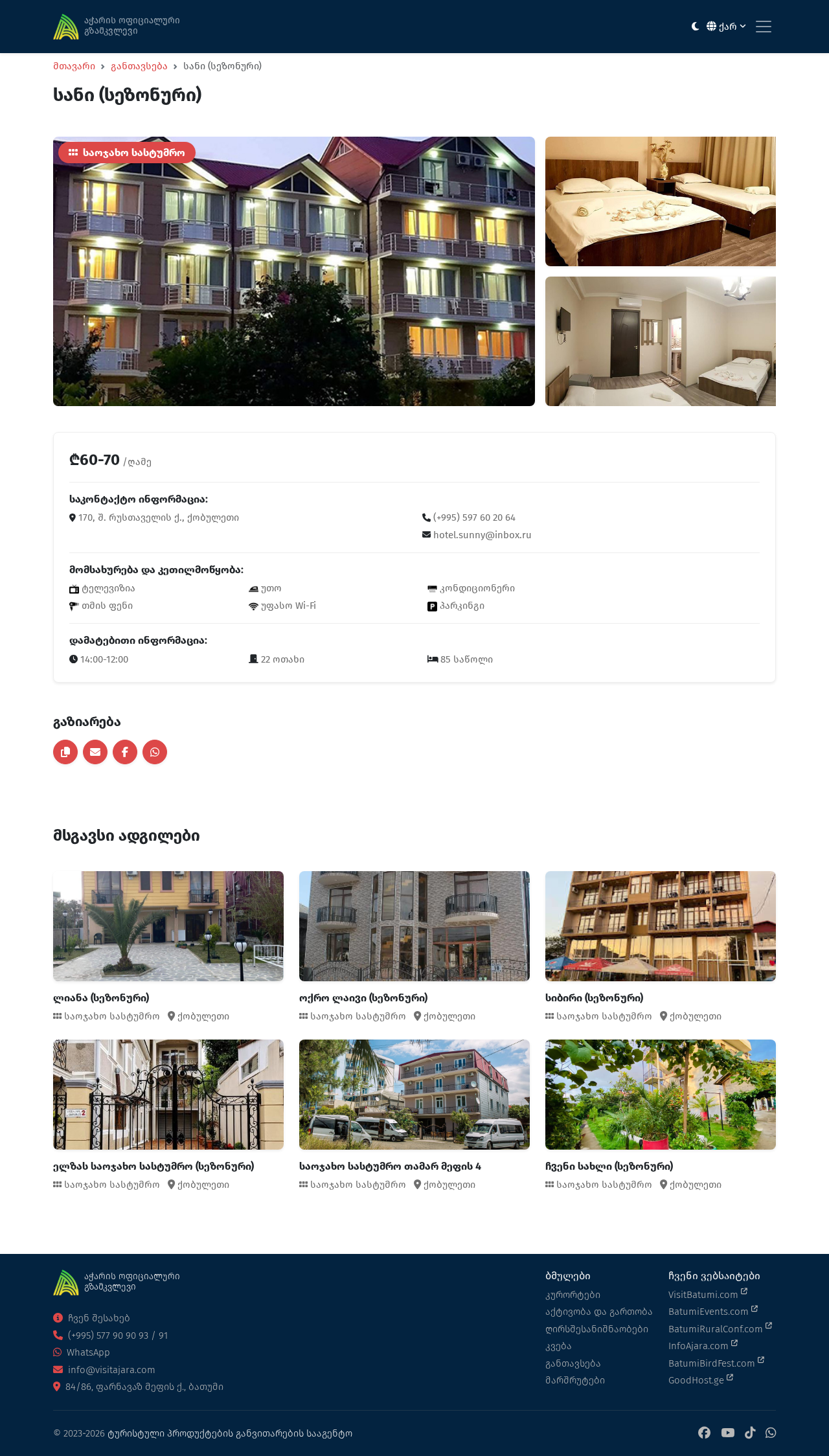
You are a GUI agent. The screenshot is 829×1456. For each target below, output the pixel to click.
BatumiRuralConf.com (717, 1329)
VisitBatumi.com (704, 1295)
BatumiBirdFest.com (713, 1363)
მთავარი (74, 66)
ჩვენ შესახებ (97, 1318)
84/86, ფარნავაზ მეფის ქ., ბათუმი (143, 1387)
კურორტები (572, 1295)
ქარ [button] (728, 26)
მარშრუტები (575, 1380)
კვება (558, 1346)
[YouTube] (727, 1433)
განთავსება (139, 66)
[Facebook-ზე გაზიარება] (125, 752)
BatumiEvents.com (709, 1311)
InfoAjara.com (699, 1346)
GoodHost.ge (697, 1380)
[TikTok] (750, 1433)
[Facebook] (704, 1433)
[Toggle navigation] (763, 26)
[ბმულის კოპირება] (65, 752)
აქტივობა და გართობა (599, 1311)
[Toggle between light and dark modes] (695, 26)
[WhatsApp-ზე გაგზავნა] (154, 752)
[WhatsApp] (771, 1433)
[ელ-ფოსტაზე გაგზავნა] (95, 752)
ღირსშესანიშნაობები (596, 1329)
